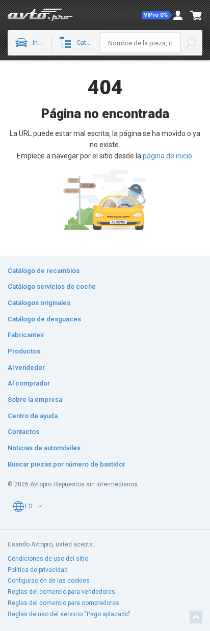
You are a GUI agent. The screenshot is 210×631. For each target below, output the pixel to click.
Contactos (23, 431)
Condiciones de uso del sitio (48, 558)
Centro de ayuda (33, 416)
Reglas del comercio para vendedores (61, 591)
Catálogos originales (39, 303)
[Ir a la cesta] (196, 15)
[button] (157, 15)
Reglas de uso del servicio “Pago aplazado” (69, 614)
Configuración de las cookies (49, 580)
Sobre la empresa (35, 399)
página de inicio (167, 156)
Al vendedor (26, 367)
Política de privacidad (38, 569)
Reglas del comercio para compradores (63, 603)
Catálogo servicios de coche (52, 286)
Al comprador (29, 383)
